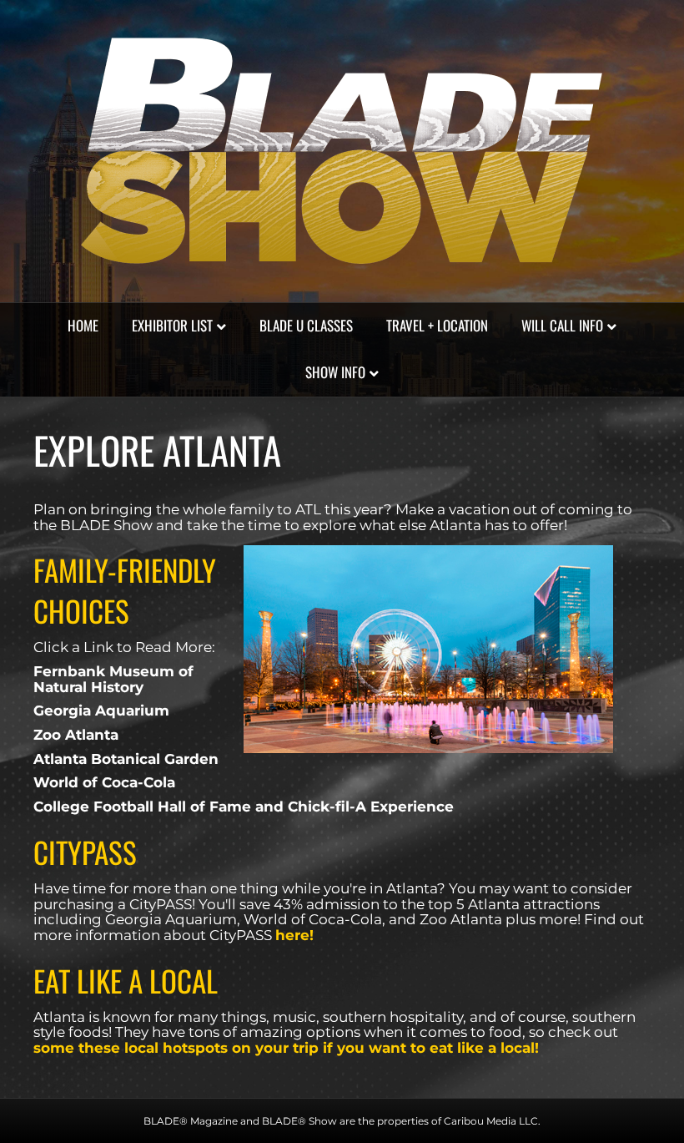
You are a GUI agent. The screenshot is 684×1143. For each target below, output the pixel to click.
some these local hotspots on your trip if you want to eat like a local (284, 1047)
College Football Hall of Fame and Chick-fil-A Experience (243, 806)
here (292, 935)
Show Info (335, 372)
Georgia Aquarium (101, 710)
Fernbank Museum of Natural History (113, 679)
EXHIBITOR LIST (172, 325)
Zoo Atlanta (75, 734)
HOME (83, 325)
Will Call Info (562, 325)
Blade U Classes (306, 325)
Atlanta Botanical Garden (126, 759)
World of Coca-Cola (104, 782)
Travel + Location (437, 325)
